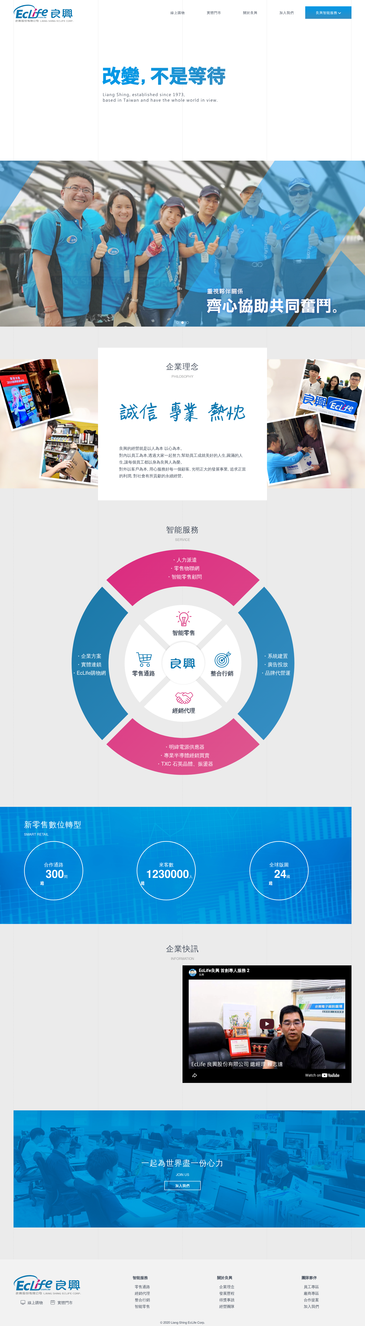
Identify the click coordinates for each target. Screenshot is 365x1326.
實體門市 (214, 12)
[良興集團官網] (56, 25)
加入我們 (286, 12)
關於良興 (250, 12)
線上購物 (177, 12)
